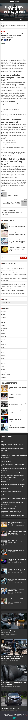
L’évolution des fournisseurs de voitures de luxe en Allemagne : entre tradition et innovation (12, 657)
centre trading (12, 101)
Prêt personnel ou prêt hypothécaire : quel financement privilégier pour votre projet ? (4, 241)
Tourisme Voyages (5, 374)
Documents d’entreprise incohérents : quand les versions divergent (4, 396)
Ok (14, 717)
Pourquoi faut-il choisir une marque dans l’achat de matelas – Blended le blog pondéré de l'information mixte (13, 284)
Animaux (3, 314)
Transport (3, 377)
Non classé (3, 361)
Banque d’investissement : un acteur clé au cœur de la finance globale (4, 226)
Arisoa (3, 37)
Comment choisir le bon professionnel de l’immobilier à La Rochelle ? (16, 589)
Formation (3, 341)
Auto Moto (3, 320)
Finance (3, 31)
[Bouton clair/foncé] (21, 19)
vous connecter (11, 212)
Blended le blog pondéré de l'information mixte (14, 9)
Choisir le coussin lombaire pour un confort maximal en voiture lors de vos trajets (13, 683)
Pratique (3, 363)
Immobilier (3, 344)
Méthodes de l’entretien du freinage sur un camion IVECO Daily (4, 404)
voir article (4, 636)
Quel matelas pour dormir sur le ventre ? (16, 286)
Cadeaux (3, 325)
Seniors (3, 369)
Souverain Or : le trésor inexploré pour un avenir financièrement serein (4, 249)
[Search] (25, 19)
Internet (3, 347)
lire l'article (4, 528)
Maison (3, 355)
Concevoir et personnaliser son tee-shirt (4, 412)
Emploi (2, 331)
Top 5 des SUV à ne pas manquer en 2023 (10, 708)
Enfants (3, 333)
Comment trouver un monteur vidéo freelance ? (12, 473)
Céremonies (4, 328)
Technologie (4, 372)
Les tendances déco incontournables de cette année (13, 484)
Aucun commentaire (20, 525)
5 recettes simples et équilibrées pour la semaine (12, 515)
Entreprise (3, 336)
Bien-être (3, 322)
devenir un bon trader (10, 124)
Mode (2, 358)
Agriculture (3, 311)
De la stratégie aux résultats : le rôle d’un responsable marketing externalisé (4, 427)
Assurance (3, 317)
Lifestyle (3, 350)
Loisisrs (3, 352)
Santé (2, 366)
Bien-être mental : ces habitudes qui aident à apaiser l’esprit (4, 388)
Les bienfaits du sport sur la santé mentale (11, 491)
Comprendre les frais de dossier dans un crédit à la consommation (4, 233)
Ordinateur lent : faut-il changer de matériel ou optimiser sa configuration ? (4, 419)
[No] (26, 715)
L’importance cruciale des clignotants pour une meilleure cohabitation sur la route (12, 632)
